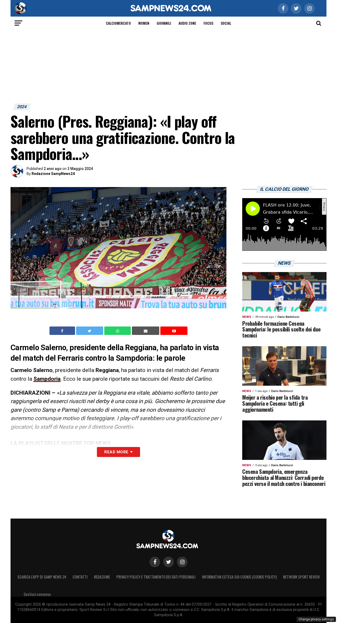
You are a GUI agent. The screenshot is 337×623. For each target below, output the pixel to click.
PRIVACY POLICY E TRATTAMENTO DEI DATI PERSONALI (156, 577)
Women (143, 23)
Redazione (102, 577)
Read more (116, 452)
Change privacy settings (316, 619)
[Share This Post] (118, 330)
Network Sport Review (301, 577)
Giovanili (164, 23)
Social (226, 23)
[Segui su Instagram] (182, 562)
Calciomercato (118, 23)
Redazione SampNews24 (53, 174)
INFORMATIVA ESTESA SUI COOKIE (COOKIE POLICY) (239, 577)
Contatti (80, 577)
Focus (208, 23)
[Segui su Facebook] (155, 562)
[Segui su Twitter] (168, 562)
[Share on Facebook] (62, 330)
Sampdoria (47, 379)
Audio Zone (187, 23)
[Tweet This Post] (90, 330)
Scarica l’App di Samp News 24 (41, 577)
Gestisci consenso (37, 594)
